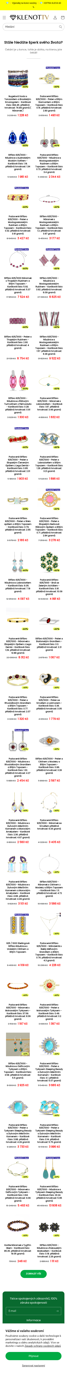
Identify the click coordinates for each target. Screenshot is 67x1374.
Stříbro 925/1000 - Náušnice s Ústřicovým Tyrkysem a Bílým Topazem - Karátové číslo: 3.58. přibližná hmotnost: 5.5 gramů (18, 1070)
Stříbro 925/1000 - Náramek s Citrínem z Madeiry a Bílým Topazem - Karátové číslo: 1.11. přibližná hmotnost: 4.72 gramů (49, 888)
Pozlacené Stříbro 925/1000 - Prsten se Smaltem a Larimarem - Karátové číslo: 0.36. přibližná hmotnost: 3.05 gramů (49, 704)
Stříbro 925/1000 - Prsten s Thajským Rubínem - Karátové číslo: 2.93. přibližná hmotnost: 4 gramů (18, 342)
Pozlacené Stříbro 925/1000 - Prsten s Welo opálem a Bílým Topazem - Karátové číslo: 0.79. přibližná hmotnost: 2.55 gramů (17, 525)
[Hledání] (60, 27)
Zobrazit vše (33, 1273)
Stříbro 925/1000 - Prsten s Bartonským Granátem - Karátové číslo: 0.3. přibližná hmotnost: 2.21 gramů (49, 644)
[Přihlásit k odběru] (57, 1311)
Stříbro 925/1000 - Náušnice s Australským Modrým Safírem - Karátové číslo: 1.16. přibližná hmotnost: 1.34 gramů (17, 162)
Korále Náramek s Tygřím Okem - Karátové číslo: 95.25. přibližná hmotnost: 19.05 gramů (17, 1249)
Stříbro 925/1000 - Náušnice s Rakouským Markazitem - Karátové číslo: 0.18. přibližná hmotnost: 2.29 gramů (49, 1251)
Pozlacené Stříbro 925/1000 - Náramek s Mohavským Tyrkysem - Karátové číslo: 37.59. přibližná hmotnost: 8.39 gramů (18, 1012)
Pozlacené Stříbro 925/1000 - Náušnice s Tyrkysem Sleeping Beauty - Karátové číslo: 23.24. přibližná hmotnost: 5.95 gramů (49, 1193)
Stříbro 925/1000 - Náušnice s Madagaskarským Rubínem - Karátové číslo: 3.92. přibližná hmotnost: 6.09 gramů (49, 285)
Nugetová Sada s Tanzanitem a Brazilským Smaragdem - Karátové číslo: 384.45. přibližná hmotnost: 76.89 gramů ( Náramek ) (17, 103)
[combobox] (33, 27)
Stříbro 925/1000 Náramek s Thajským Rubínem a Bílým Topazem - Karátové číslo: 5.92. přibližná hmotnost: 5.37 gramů (18, 285)
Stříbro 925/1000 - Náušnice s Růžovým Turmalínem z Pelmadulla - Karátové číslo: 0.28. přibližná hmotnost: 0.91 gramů (17, 405)
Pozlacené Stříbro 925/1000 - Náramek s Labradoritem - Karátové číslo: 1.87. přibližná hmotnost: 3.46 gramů (49, 404)
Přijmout (33, 1356)
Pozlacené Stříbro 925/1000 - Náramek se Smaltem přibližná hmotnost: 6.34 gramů (49, 824)
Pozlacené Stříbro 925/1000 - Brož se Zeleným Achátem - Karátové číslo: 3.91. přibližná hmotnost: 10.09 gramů (49, 587)
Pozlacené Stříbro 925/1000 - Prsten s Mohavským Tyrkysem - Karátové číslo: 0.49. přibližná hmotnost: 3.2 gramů (49, 1012)
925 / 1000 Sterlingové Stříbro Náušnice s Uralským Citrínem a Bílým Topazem (17, 947)
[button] (4, 17)
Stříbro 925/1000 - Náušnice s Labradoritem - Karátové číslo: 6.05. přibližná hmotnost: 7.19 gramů (18, 586)
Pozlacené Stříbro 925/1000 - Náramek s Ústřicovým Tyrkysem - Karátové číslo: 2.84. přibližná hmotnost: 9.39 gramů (18, 1193)
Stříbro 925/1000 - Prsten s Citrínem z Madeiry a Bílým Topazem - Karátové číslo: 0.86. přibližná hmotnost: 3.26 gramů (49, 765)
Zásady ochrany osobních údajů (43, 1346)
